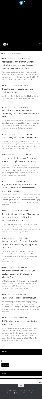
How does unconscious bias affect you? (19, 298)
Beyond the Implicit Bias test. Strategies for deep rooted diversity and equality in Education (19, 244)
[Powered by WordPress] (14, 393)
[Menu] (39, 44)
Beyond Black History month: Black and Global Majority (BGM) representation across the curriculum (19, 187)
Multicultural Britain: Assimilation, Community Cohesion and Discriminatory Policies (20, 113)
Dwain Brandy (26, 59)
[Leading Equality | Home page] (5, 44)
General (4, 59)
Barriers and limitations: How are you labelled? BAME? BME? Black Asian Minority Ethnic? (18, 274)
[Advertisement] (21, 21)
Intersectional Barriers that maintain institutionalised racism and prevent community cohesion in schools (18, 65)
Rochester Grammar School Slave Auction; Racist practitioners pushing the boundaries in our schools (20, 217)
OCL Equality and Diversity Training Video (20, 137)
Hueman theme (30, 393)
